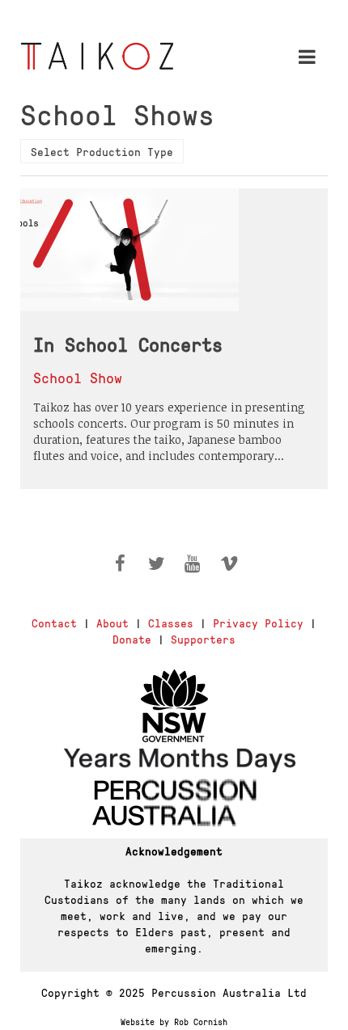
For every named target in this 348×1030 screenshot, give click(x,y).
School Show (77, 377)
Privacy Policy (258, 622)
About (112, 622)
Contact (54, 622)
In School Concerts (128, 344)
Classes (170, 622)
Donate (131, 638)
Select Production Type (102, 151)
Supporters (203, 638)
